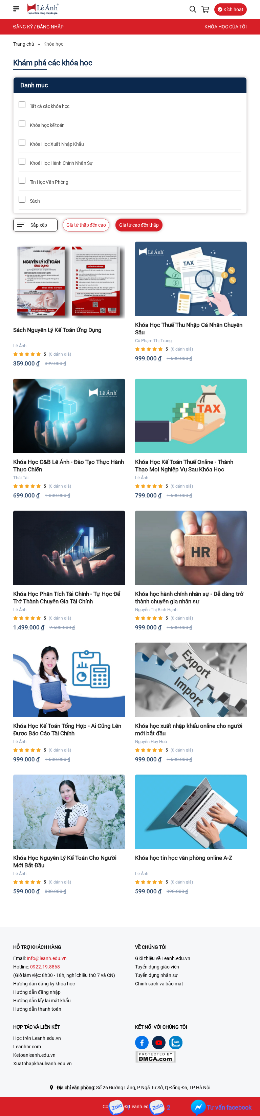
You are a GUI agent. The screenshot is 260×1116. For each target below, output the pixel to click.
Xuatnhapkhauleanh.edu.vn (42, 1063)
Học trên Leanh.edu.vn (37, 1038)
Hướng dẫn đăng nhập (37, 992)
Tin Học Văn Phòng (48, 182)
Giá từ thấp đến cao (86, 225)
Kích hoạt (232, 9)
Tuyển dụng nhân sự (156, 975)
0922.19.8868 (45, 966)
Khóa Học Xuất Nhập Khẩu (56, 144)
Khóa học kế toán (47, 125)
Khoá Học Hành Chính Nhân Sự (61, 163)
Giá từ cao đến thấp (138, 225)
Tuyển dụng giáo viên (157, 966)
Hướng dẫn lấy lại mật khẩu (42, 1000)
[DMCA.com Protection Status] (155, 1061)
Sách (34, 201)
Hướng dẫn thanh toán (37, 1009)
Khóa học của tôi (225, 26)
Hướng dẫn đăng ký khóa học (44, 983)
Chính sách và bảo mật (159, 983)
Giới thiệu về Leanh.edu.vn (162, 958)
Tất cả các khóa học (49, 106)
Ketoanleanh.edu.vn (34, 1055)
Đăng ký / (24, 26)
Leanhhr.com (27, 1046)
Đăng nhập (50, 26)
